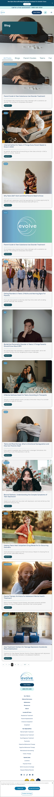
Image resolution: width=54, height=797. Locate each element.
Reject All (20, 788)
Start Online (36, 12)
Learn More (27, 4)
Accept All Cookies (34, 788)
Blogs (17, 58)
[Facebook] (21, 774)
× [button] (52, 3)
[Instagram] (24, 774)
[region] (27, 789)
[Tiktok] (27, 774)
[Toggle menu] (51, 12)
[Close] (52, 783)
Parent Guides (29, 58)
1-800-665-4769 (36, 7)
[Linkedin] (32, 774)
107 (25, 664)
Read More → (8, 105)
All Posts (7, 58)
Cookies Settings (27, 793)
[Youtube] (30, 774)
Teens (42, 58)
